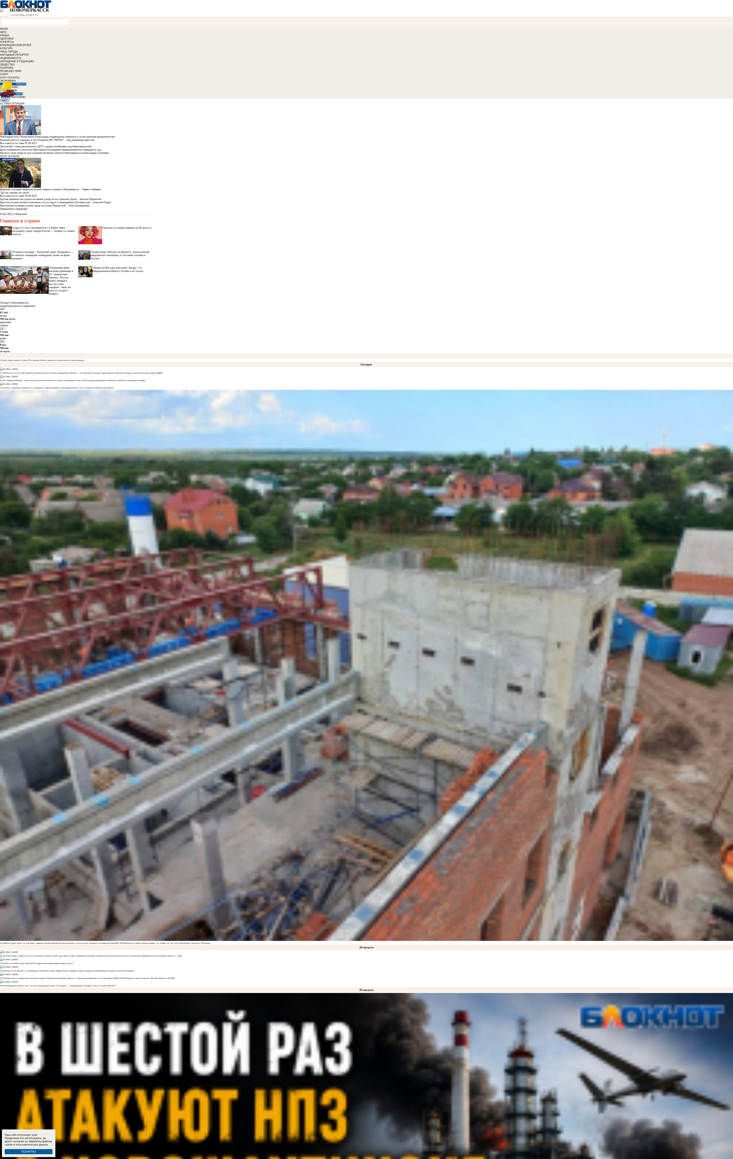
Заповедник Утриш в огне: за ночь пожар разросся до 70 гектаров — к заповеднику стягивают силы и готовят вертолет (60, 986)
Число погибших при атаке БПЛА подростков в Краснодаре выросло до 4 (39, 963)
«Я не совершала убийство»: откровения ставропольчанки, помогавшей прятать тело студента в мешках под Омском (59, 388)
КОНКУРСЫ (7, 41)
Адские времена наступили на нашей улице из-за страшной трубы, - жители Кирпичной (50, 199)
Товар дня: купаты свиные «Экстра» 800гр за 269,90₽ (150, 978)
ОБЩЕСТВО (7, 64)
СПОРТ (4, 74)
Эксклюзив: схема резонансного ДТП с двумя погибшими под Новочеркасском (45, 146)
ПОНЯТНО (28, 1151)
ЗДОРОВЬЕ (7, 38)
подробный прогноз (11, 306)
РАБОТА (21, 84)
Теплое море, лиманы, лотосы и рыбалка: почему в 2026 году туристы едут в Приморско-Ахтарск (50, 956)
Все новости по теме (12, 143)
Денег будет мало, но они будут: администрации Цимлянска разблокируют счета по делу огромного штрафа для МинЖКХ (62, 943)
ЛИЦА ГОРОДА (9, 51)
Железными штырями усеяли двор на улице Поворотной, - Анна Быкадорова (44, 205)
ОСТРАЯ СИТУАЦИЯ (12, 103)
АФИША (4, 35)
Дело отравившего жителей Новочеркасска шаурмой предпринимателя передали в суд (50, 149)
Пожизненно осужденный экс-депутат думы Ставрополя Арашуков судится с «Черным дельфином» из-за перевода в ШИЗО (62, 978)
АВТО (3, 32)
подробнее (29, 306)
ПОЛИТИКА (7, 67)
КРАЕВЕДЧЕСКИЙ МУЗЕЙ (15, 45)
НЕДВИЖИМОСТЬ (11, 58)
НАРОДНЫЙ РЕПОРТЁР (14, 54)
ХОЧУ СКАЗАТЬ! (10, 77)
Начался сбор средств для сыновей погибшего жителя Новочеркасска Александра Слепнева (54, 153)
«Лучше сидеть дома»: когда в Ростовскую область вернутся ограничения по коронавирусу (42, 360)
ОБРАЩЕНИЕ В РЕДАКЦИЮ (17, 61)
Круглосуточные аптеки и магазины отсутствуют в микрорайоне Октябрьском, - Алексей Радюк (55, 202)
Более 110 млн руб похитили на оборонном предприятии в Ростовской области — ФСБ (141, 956)
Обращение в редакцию (13, 208)
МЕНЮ (4, 28)
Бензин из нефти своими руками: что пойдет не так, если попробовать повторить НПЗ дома (167, 943)
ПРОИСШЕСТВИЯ (10, 71)
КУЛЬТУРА (6, 48)
